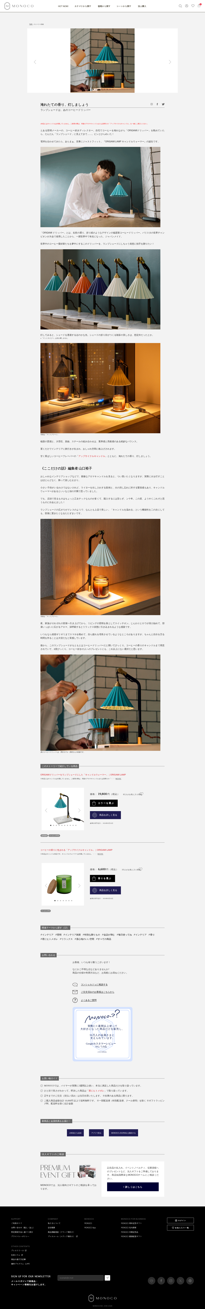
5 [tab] (62, 825)
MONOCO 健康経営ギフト (131, 1236)
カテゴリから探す (83, 6)
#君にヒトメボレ (49, 939)
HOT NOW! (63, 6)
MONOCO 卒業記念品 (129, 1232)
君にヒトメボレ (96, 1091)
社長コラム (15, 1255)
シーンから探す (124, 6)
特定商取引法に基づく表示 (22, 1232)
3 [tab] (56, 825)
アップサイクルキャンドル (91, 456)
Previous (36, 62)
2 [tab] (53, 825)
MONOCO (88, 1223)
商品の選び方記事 (18, 1259)
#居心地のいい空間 (84, 939)
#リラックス (66, 939)
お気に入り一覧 (182, 1227)
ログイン (182, 1220)
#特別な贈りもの (91, 934)
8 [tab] (70, 825)
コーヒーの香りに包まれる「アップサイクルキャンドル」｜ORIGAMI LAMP (76, 850)
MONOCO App (90, 1227)
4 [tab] (59, 825)
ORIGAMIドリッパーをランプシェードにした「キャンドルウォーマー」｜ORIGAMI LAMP (83, 774)
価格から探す (104, 6)
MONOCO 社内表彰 (128, 1227)
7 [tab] (67, 825)
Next (169, 62)
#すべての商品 (103, 939)
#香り (151, 934)
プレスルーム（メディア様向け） (61, 1236)
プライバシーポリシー (20, 1236)
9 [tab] (73, 825)
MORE (118, 778)
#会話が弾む (108, 934)
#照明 (58, 934)
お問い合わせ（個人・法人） (23, 1227)
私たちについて (54, 1223)
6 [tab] (65, 825)
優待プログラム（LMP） (21, 1263)
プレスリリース (17, 1250)
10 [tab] (76, 825)
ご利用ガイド (16, 1223)
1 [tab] (51, 825)
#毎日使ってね (124, 934)
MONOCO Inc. (98, 1306)
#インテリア (46, 934)
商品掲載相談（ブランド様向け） (61, 1232)
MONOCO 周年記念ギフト (131, 1223)
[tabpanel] (102, 60)
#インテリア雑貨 (72, 934)
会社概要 (51, 1227)
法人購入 (142, 6)
